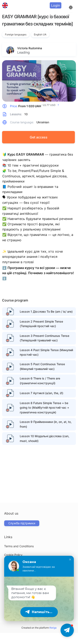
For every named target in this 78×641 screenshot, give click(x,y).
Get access (38, 137)
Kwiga (53, 627)
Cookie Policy (13, 555)
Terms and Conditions (19, 546)
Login (55, 5)
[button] (70, 559)
